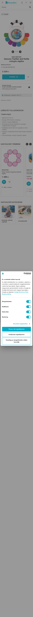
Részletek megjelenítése (20, 323)
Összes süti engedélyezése (17, 329)
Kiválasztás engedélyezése (16, 334)
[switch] (28, 306)
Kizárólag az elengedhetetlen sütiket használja (16, 341)
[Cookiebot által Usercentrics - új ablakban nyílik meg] (23, 274)
